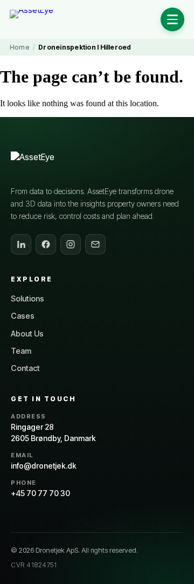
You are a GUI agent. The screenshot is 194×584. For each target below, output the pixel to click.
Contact (25, 368)
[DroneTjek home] (45, 19)
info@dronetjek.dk (44, 465)
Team (21, 350)
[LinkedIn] (21, 244)
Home (20, 47)
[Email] (95, 244)
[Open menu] (172, 19)
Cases (22, 315)
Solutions (27, 298)
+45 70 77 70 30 (40, 493)
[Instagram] (70, 244)
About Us (27, 333)
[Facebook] (46, 244)
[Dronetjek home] (53, 163)
